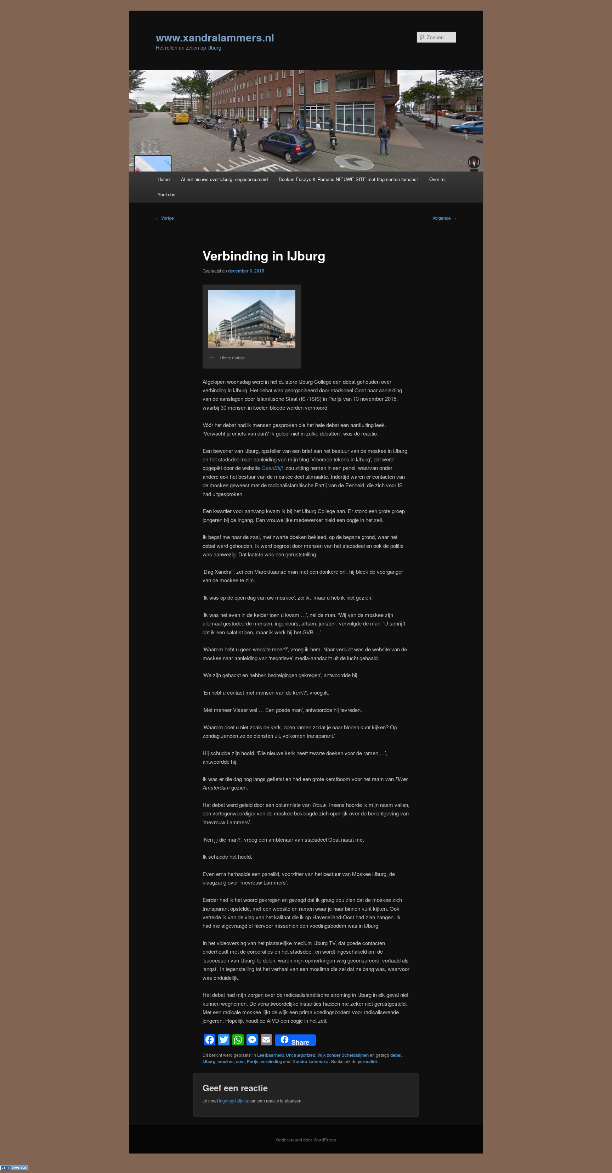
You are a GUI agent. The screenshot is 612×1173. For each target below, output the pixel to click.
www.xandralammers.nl (215, 37)
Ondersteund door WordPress (306, 1139)
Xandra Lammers (311, 1061)
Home (164, 179)
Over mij (438, 179)
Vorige (165, 218)
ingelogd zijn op (234, 1101)
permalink (368, 1061)
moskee (225, 1061)
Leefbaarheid (270, 1055)
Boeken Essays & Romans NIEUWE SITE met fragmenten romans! (348, 179)
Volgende (444, 218)
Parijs (253, 1061)
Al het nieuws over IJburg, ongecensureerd (224, 179)
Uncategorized (300, 1055)
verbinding (271, 1061)
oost (240, 1061)
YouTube (166, 194)
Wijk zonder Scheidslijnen (343, 1055)
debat (396, 1055)
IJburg (209, 1061)
